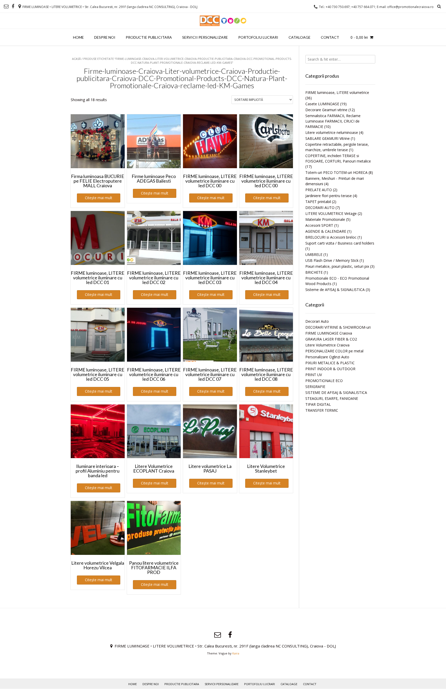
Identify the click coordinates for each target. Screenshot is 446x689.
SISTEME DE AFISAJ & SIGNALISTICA (336, 392)
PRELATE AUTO (318, 189)
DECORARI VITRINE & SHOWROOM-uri (338, 327)
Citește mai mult (98, 197)
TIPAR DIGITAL (318, 404)
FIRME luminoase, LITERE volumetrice (337, 92)
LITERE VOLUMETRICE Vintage (331, 213)
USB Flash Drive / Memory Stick (332, 260)
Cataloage (299, 37)
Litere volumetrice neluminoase (331, 132)
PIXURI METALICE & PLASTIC (330, 362)
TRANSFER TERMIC (321, 410)
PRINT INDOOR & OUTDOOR (330, 368)
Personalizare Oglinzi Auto (327, 356)
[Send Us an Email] (6, 6)
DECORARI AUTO (319, 207)
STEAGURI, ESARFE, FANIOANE (331, 398)
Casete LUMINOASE (322, 103)
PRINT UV (313, 374)
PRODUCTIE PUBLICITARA (149, 37)
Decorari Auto (317, 321)
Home (78, 37)
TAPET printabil (318, 201)
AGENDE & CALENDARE (325, 231)
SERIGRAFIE (315, 386)
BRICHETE (314, 272)
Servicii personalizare (205, 37)
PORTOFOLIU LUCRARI (258, 37)
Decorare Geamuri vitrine (326, 109)
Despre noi (104, 37)
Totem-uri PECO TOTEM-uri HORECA (336, 172)
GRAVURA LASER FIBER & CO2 (331, 339)
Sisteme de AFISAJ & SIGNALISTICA (335, 289)
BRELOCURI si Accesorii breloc (330, 237)
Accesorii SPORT (319, 225)
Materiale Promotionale (325, 219)
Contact (330, 37)
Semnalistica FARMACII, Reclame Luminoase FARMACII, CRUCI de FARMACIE (333, 121)
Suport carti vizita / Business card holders (339, 243)
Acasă (76, 59)
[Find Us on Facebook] (13, 6)
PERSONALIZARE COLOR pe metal (334, 350)
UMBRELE (313, 254)
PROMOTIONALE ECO (324, 380)
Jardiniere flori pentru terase (328, 195)
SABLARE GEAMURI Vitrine (327, 138)
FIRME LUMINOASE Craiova (328, 333)
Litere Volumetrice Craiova (327, 345)
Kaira (235, 653)
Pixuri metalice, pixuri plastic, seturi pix (337, 266)
